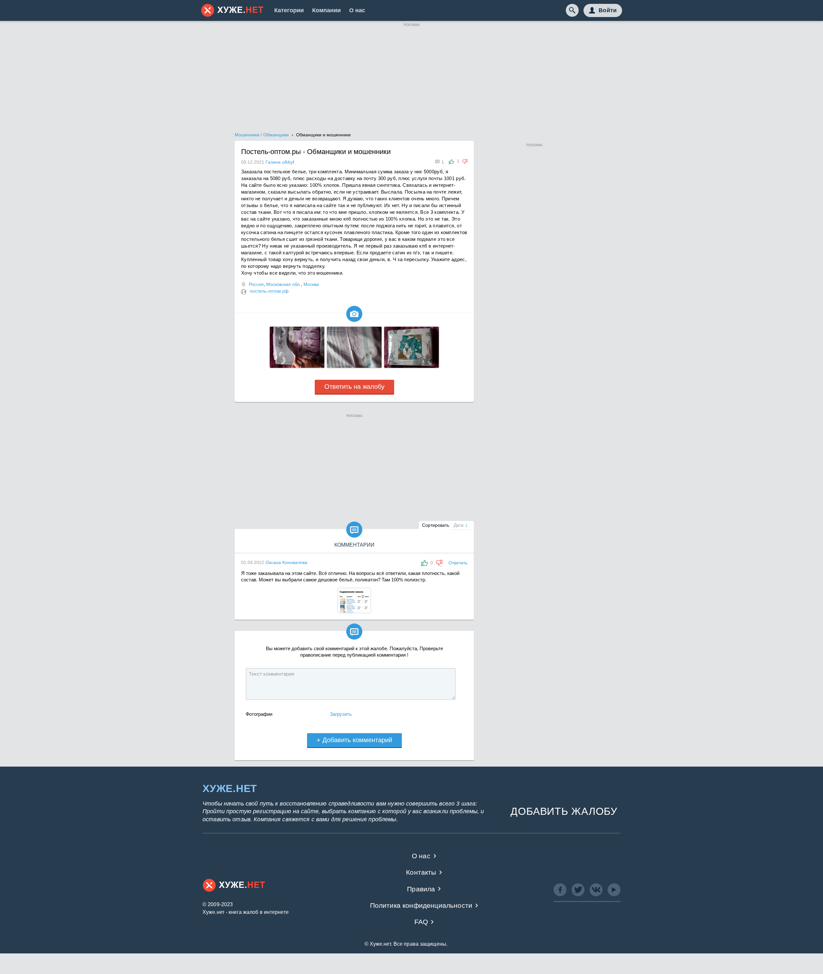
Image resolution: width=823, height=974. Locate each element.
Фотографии (259, 714)
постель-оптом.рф (269, 291)
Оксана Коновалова (286, 562)
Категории (289, 10)
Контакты (421, 872)
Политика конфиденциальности (421, 905)
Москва (311, 284)
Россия (256, 284)
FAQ (421, 921)
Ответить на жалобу (354, 386)
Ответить (457, 562)
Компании (326, 10)
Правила (421, 889)
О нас (357, 10)
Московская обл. (283, 284)
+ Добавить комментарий (354, 739)
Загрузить (341, 714)
